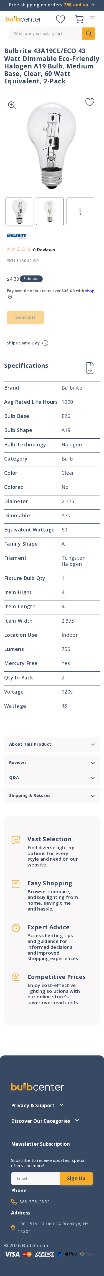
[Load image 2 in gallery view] (50, 211)
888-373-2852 (34, 1201)
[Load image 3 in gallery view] (80, 211)
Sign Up (76, 1178)
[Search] (88, 33)
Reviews (18, 762)
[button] (92, 19)
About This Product (30, 744)
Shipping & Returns (29, 795)
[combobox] (52, 33)
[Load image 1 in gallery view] (19, 211)
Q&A (14, 777)
